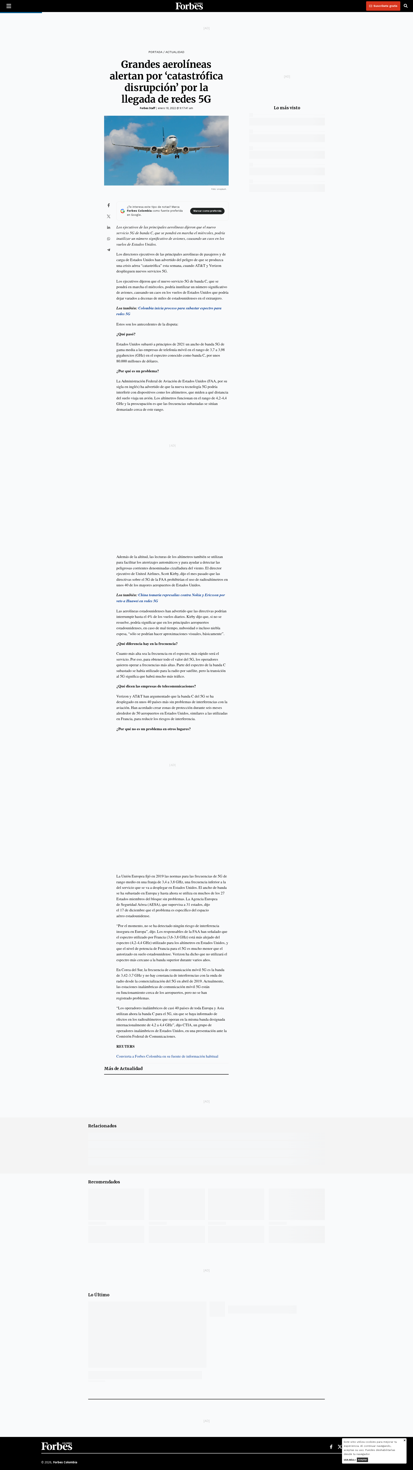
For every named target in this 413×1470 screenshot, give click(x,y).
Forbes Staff (147, 108)
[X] (340, 1447)
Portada (155, 52)
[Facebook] (331, 1447)
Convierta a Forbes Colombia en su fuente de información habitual (167, 1056)
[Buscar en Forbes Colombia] (406, 6)
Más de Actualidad (123, 1068)
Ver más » (350, 1459)
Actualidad (174, 52)
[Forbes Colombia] (189, 6)
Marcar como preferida (207, 211)
